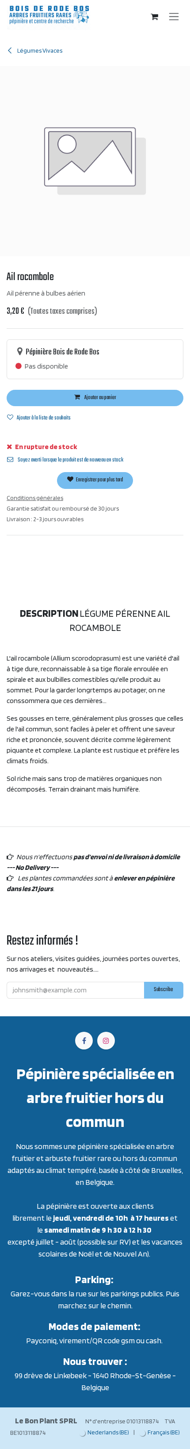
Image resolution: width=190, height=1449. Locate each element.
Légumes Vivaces (39, 50)
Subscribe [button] (163, 989)
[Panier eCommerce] (154, 17)
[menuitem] (104, 1432)
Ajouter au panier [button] (100, 397)
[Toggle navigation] (173, 17)
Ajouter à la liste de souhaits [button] (44, 418)
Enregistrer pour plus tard (99, 480)
